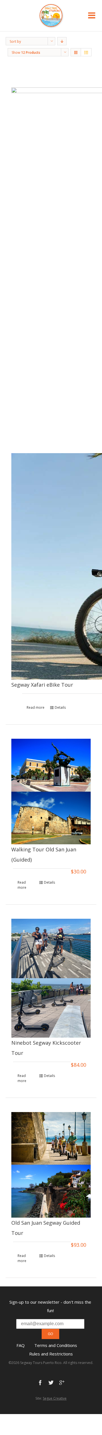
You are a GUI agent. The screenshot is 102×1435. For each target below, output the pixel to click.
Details (60, 707)
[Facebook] (40, 1382)
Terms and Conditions (55, 1345)
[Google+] (61, 1382)
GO (50, 1334)
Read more (35, 707)
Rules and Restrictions (51, 1354)
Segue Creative (55, 1398)
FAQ (20, 1345)
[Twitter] (51, 1382)
